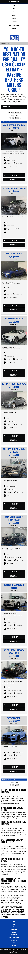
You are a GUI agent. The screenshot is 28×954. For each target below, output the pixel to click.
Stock (14, 8)
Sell (14, 12)
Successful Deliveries (14, 25)
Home (14, 5)
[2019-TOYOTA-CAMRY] (14, 270)
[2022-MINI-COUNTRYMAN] (14, 670)
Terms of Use (11, 949)
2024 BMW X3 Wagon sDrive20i (14, 319)
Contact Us (14, 28)
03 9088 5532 (15, 2)
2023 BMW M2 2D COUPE (14, 718)
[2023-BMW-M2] (14, 735)
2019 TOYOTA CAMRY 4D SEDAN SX (14, 253)
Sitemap (14, 945)
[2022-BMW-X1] (14, 602)
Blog (14, 32)
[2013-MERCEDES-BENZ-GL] (14, 469)
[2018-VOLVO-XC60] (14, 537)
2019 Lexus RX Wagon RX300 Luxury (14, 125)
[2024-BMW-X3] (14, 335)
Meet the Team (14, 22)
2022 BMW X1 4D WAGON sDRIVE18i (14, 585)
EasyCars (17, 952)
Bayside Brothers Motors (7, 43)
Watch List (15, 175)
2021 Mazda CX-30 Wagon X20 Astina (14, 188)
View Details (13, 179)
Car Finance (14, 15)
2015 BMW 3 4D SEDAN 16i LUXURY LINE (14, 384)
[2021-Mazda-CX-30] (14, 205)
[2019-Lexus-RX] (14, 141)
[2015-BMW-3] (14, 401)
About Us (14, 18)
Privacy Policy (3, 949)
